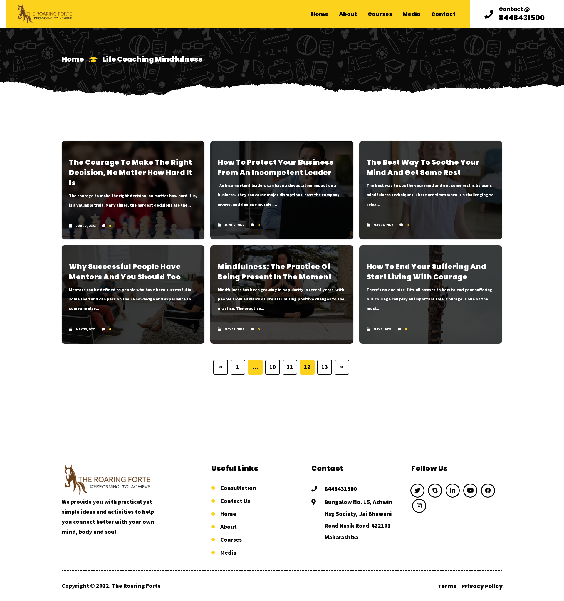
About (228, 526)
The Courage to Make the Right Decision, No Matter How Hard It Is (130, 172)
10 (272, 366)
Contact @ (514, 9)
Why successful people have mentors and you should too (125, 272)
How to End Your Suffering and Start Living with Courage (426, 272)
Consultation (238, 487)
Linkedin (453, 491)
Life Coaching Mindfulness (152, 59)
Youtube (470, 491)
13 (324, 366)
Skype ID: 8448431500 (435, 491)
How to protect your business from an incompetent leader (275, 167)
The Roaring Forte (136, 585)
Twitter (417, 491)
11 (290, 366)
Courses (231, 539)
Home (73, 59)
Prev (220, 367)
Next (342, 367)
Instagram (419, 506)
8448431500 (341, 488)
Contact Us (235, 500)
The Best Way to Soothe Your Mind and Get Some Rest (423, 167)
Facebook (488, 491)
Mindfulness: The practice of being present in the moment (275, 272)
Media (228, 552)
